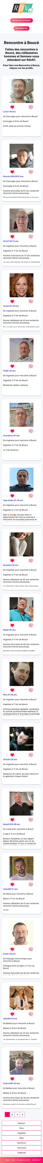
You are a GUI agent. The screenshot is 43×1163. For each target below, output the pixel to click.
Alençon (21, 1123)
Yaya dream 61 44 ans (13, 500)
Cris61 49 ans (9, 954)
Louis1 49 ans (9, 111)
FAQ (7, 1160)
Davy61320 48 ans (11, 824)
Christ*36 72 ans (11, 241)
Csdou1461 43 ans (11, 1083)
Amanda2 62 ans (10, 565)
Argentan (21, 1133)
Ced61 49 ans (9, 371)
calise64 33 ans (10, 1018)
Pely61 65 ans (9, 630)
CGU (13, 1160)
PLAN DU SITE (23, 1160)
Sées (21, 1138)
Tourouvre (21, 1148)
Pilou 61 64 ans (10, 694)
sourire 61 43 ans (11, 306)
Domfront (21, 1143)
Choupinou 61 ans (11, 435)
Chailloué (21, 1152)
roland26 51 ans (10, 889)
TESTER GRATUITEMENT (21, 20)
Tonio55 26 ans (10, 759)
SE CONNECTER (21, 28)
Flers (21, 1128)
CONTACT (36, 1160)
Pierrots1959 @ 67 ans (13, 176)
